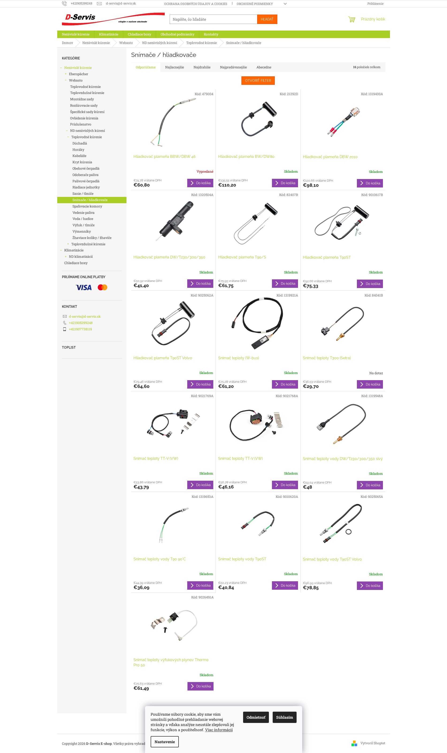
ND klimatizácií (81, 256)
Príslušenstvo (80, 124)
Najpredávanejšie (233, 67)
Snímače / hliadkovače (90, 200)
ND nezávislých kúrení (87, 130)
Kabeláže (79, 155)
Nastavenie (165, 741)
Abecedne (263, 67)
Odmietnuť (256, 717)
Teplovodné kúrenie (85, 86)
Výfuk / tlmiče (84, 225)
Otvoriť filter (258, 80)
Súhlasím (284, 717)
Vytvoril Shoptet (372, 743)
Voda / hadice (83, 218)
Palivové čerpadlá (86, 181)
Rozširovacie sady (84, 105)
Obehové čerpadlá (86, 168)
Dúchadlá (80, 143)
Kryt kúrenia (82, 162)
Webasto (76, 80)
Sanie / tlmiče (83, 193)
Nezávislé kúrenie (78, 67)
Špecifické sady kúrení (87, 111)
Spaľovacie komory (87, 206)
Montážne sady (82, 99)
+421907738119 (80, 329)
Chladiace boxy (76, 263)
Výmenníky (82, 231)
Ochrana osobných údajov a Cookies (195, 4)
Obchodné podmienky (255, 4)
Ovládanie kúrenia (84, 118)
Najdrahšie (202, 67)
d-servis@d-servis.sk (85, 316)
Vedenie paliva (84, 212)
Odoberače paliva (86, 174)
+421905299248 (81, 322)
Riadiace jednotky (86, 187)
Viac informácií (219, 729)
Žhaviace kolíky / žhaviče (92, 237)
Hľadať (267, 19)
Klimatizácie (74, 250)
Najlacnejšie (174, 67)
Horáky (78, 149)
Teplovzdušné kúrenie (87, 92)
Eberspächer (78, 74)
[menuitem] (75, 34)
